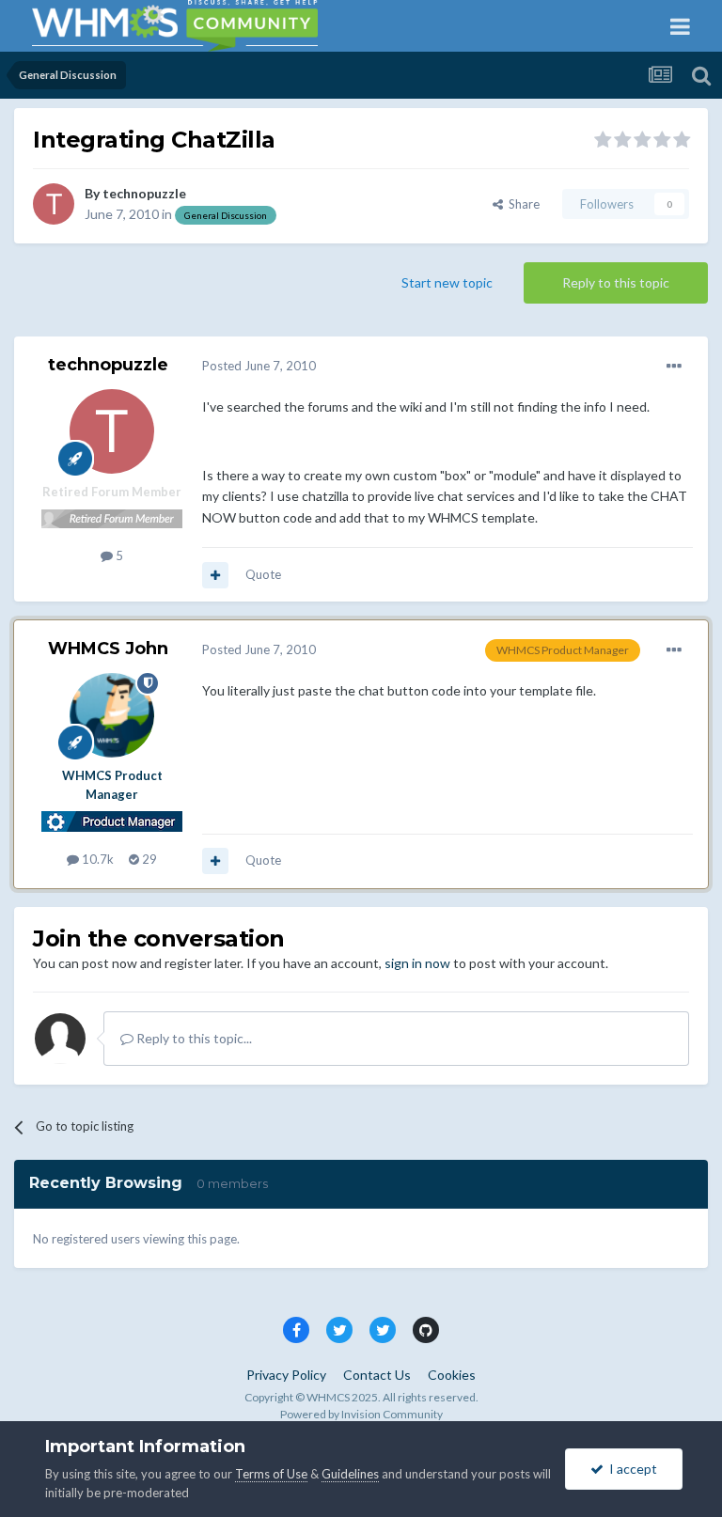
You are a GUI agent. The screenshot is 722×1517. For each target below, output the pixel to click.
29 (148, 859)
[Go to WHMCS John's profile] (112, 715)
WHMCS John (108, 648)
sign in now (417, 963)
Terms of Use (271, 1473)
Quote (263, 574)
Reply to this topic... (192, 1038)
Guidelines (350, 1473)
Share (521, 203)
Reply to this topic (615, 282)
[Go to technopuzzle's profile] (53, 204)
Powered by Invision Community (361, 1414)
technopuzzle (144, 193)
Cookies (452, 1375)
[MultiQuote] (215, 575)
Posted (259, 365)
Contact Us (377, 1375)
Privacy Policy (286, 1375)
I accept (630, 1469)
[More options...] (674, 366)
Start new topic (447, 282)
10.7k (96, 859)
